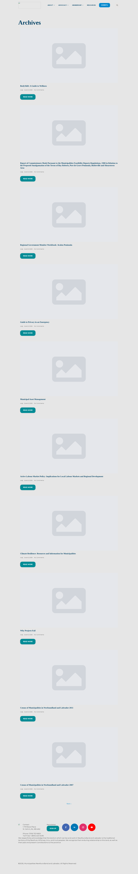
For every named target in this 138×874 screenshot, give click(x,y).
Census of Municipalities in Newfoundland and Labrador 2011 (46, 708)
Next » (69, 804)
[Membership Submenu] (83, 5)
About (50, 5)
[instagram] (83, 827)
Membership (77, 5)
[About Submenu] (55, 5)
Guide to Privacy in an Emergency (34, 322)
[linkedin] (74, 827)
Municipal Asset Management (33, 399)
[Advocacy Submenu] (68, 5)
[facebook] (66, 827)
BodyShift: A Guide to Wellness (33, 86)
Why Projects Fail (27, 631)
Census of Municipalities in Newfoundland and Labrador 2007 (46, 785)
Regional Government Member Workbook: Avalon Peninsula (46, 245)
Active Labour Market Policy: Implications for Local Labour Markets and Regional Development (61, 476)
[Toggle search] (117, 5)
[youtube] (91, 827)
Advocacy (62, 5)
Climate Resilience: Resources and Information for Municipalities (48, 553)
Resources (91, 5)
